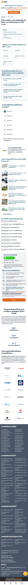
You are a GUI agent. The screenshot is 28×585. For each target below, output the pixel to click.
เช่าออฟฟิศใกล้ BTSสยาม (6, 493)
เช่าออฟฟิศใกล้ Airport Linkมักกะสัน (21, 540)
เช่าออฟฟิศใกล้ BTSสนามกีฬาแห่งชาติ (6, 472)
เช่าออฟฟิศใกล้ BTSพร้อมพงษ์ (6, 481)
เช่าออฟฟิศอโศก (4, 429)
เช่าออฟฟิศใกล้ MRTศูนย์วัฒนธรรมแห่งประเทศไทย (20, 531)
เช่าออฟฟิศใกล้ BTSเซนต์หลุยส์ (19, 485)
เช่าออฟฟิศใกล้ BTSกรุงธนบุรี (19, 468)
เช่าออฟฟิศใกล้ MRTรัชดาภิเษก (5, 527)
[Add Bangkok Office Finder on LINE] (14, 258)
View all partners (14, 553)
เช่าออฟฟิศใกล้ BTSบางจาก (7, 460)
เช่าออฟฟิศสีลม (4, 448)
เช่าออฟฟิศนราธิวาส (19, 435)
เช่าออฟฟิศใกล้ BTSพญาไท (20, 475)
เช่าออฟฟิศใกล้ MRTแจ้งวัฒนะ (19, 510)
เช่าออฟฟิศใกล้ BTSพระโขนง (19, 478)
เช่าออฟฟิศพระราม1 (19, 440)
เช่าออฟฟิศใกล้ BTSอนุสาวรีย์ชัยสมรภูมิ (5, 501)
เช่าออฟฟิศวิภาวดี (5, 451)
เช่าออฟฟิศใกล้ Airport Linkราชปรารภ (7, 546)
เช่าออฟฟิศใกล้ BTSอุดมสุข (20, 498)
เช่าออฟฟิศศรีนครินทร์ (19, 448)
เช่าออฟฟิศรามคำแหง (5, 445)
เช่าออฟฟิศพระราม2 (5, 442)
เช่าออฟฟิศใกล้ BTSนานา (20, 470)
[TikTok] (6, 564)
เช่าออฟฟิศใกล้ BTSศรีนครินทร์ (5, 495)
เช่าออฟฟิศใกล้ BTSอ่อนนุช (20, 472)
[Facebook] (2, 564)
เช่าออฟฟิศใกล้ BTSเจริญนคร (5, 462)
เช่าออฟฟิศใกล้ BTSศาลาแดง (5, 488)
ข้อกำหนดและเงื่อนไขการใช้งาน (8, 562)
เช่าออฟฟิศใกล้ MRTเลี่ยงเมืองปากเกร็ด (20, 518)
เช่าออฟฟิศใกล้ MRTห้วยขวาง (19, 513)
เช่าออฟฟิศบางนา (18, 429)
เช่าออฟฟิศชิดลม (18, 431)
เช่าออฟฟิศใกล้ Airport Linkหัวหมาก (7, 540)
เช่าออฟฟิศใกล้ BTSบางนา (20, 460)
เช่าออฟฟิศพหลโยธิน (5, 438)
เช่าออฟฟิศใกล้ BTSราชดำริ (7, 483)
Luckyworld (4, 553)
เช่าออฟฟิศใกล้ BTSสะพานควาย (5, 491)
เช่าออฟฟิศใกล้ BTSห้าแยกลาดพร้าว (7, 468)
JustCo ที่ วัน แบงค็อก (21, 8)
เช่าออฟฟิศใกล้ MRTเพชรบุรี (19, 521)
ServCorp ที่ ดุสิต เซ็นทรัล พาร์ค (14, 9)
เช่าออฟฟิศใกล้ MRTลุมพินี (7, 518)
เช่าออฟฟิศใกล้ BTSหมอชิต (7, 470)
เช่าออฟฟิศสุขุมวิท (5, 449)
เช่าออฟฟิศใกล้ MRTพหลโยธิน (5, 521)
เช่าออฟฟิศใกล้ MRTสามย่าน (20, 527)
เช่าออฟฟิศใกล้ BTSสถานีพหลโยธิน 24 (6, 475)
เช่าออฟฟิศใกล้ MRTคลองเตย (19, 515)
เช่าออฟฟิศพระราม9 (19, 443)
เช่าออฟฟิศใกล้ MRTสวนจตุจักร (5, 513)
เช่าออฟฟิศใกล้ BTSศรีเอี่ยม (21, 493)
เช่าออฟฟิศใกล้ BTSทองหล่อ (5, 498)
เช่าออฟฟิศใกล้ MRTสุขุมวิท (21, 529)
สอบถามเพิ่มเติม (14, 12)
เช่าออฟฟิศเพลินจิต (5, 440)
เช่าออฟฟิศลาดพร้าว (5, 435)
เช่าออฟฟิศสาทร (18, 446)
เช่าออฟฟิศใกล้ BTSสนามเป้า (20, 488)
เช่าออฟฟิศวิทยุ (18, 451)
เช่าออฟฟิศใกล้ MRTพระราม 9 (7, 524)
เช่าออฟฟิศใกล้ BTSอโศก (20, 458)
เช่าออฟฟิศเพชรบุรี (19, 437)
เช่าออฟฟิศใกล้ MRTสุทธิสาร (5, 531)
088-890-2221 (7, 556)
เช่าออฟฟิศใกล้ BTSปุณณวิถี (20, 481)
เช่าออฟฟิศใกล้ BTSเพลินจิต (7, 478)
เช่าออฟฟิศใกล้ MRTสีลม (6, 529)
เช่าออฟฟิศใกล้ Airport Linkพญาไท (7, 543)
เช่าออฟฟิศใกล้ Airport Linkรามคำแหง (21, 543)
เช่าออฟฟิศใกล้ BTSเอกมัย (20, 465)
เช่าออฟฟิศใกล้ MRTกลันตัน (7, 515)
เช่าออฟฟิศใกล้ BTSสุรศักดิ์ (20, 495)
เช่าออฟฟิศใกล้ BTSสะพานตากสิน (20, 491)
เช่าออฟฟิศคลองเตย (19, 433)
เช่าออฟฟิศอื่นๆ (4, 437)
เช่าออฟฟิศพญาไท (18, 438)
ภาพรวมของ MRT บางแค (10, 32)
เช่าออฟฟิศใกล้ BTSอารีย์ (6, 458)
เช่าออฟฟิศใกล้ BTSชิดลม (20, 462)
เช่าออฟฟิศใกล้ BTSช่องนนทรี (6, 465)
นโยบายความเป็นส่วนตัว (7, 560)
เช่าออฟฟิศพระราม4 (5, 443)
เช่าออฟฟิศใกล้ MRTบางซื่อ (7, 510)
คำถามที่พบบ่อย (7, 38)
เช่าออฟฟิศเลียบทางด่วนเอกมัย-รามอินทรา (6, 433)
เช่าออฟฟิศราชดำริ (19, 445)
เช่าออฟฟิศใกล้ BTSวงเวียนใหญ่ (20, 501)
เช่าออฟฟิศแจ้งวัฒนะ (5, 431)
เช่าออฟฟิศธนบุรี (18, 449)
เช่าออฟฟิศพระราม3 (19, 442)
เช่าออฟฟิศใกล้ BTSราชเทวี (20, 483)
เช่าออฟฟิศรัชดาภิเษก (5, 446)
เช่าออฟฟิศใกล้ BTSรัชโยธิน (7, 485)
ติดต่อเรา (10, 268)
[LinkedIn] (4, 564)
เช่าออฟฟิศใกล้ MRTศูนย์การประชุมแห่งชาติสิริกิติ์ (20, 524)
